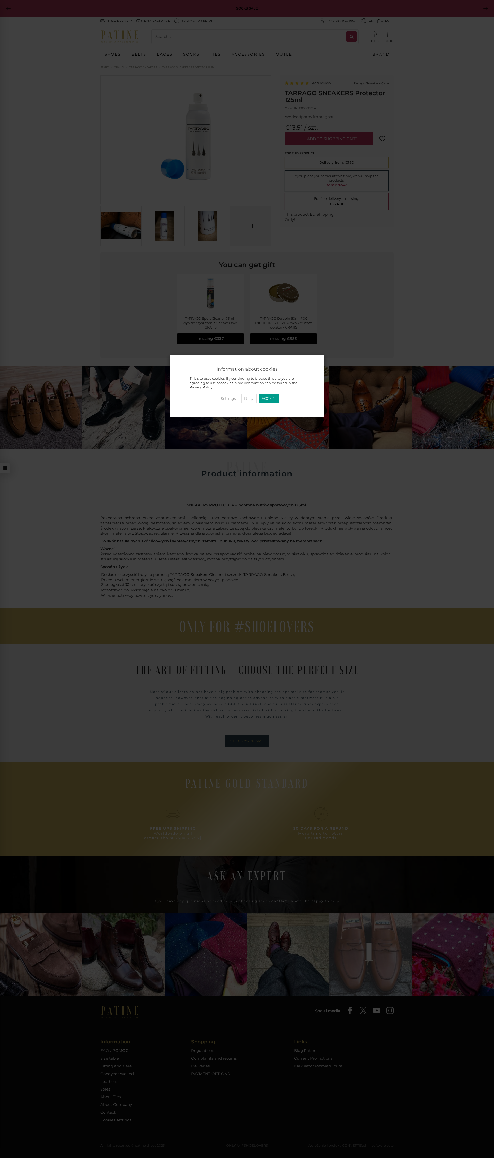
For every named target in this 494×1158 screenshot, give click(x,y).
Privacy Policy (201, 387)
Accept (269, 398)
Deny (249, 398)
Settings (228, 398)
